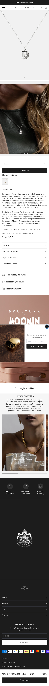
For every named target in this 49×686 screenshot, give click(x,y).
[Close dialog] (47, 326)
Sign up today (37, 346)
